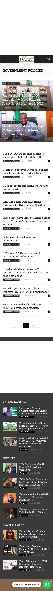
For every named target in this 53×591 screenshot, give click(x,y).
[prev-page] (13, 325)
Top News (23, 450)
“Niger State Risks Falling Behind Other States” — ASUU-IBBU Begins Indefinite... (34, 426)
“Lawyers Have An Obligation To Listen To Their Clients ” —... (34, 510)
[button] (4, 59)
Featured (23, 473)
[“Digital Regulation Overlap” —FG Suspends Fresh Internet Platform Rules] (26, 126)
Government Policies (11, 83)
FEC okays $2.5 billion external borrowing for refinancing (21, 254)
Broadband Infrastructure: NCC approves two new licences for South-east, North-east (25, 272)
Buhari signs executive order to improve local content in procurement (26, 290)
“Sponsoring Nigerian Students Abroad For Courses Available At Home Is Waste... (33, 411)
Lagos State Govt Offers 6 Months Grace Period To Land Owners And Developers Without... (26, 221)
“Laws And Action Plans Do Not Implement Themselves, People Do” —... (34, 497)
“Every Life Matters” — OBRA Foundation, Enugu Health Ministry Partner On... (33, 564)
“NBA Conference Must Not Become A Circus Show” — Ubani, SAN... (32, 467)
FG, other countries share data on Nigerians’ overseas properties (22, 306)
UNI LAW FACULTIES (27, 417)
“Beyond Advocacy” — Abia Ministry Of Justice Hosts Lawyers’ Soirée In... (32, 534)
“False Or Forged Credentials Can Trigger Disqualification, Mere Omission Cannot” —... (33, 482)
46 (32, 325)
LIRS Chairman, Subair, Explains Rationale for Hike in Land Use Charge (26, 203)
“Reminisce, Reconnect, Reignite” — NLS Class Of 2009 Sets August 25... (34, 549)
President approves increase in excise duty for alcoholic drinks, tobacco (25, 171)
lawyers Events (25, 540)
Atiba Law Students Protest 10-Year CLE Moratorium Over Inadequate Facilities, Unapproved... (34, 442)
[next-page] (38, 325)
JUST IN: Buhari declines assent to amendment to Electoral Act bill (23, 155)
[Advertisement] (26, 27)
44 (19, 325)
